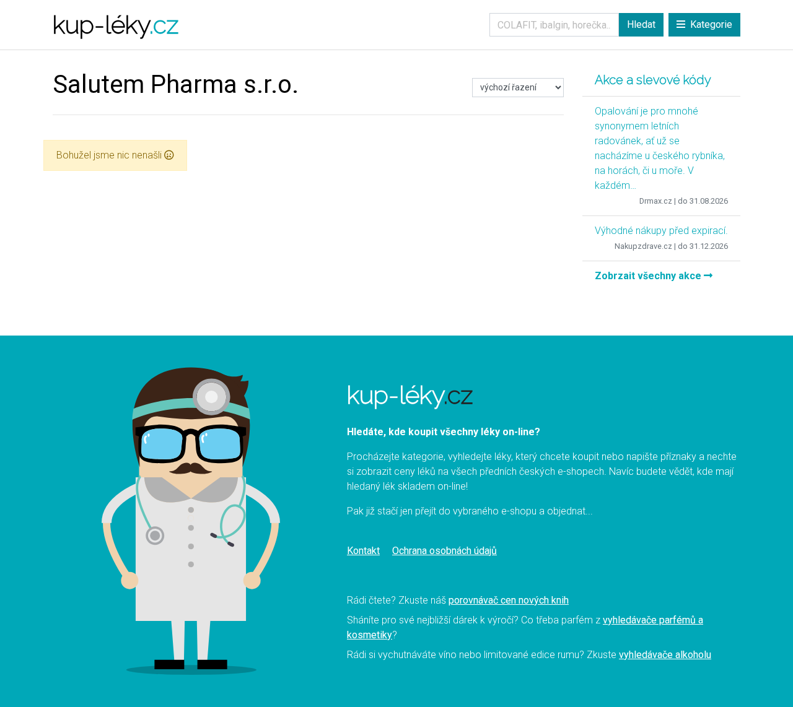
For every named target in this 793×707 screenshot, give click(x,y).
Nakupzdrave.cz (643, 246)
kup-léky (115, 24)
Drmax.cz (655, 201)
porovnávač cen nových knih (509, 600)
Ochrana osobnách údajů (444, 551)
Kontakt (363, 551)
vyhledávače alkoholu (665, 655)
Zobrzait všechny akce (649, 276)
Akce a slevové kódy (653, 79)
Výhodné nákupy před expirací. (661, 230)
